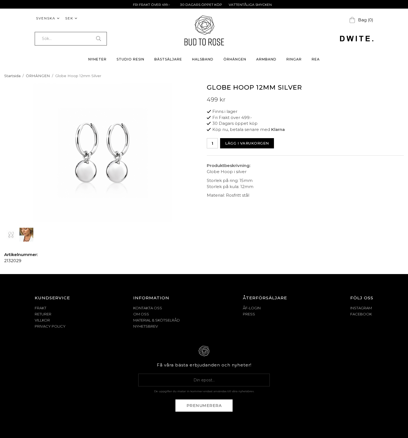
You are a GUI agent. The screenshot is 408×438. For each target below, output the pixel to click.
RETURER (43, 314)
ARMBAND (266, 59)
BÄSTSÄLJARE (168, 59)
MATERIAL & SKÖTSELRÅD (156, 320)
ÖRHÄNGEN (234, 59)
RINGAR (294, 59)
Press (249, 314)
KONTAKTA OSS (147, 308)
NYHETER (97, 59)
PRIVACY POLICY (50, 326)
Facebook (361, 314)
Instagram (361, 308)
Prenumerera (204, 405)
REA (316, 59)
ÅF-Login (252, 308)
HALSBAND (202, 59)
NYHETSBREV (145, 326)
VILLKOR (42, 320)
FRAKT (40, 308)
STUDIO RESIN (130, 59)
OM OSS (141, 314)
